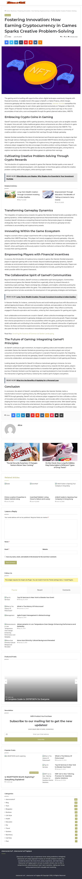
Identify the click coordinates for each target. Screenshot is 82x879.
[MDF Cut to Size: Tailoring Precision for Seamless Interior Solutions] (48, 778)
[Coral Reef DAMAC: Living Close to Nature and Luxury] (41, 489)
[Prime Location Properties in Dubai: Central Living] (16, 489)
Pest (7, 841)
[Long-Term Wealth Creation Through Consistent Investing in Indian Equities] (10, 194)
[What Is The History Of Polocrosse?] (10, 609)
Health (8, 818)
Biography (9, 809)
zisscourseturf (10, 799)
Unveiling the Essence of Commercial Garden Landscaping (33, 334)
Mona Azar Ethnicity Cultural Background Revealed (36, 640)
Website (45, 549)
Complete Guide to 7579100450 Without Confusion (30, 699)
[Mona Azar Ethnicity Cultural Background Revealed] (10, 643)
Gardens (8, 831)
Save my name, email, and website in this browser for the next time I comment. (31, 557)
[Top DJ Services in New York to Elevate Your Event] (10, 600)
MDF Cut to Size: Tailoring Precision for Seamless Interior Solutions (64, 776)
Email (7, 549)
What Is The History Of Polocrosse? (30, 606)
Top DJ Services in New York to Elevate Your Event (35, 597)
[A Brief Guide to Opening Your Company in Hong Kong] (66, 489)
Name (7, 542)
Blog (7, 802)
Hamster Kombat (58, 103)
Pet (7, 825)
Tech (7, 806)
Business (14, 11)
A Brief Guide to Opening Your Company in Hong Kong (66, 498)
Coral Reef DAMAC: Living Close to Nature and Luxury (40, 498)
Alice (9, 36)
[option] (41, 681)
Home (8, 11)
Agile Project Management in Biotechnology (33, 615)
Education (9, 822)
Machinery (9, 835)
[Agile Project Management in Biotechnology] (10, 618)
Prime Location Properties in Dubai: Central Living (15, 498)
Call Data (9, 838)
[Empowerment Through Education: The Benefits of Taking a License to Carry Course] (48, 194)
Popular (14, 590)
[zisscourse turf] (16, 2)
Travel (8, 828)
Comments (66, 590)
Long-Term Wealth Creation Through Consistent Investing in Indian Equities (28, 194)
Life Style (9, 815)
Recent (39, 590)
